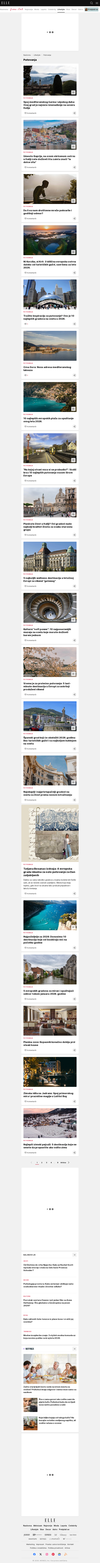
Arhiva (63, 1163)
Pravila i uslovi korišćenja (56, 1544)
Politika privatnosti (55, 1548)
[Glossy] (63, 1534)
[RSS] (65, 1554)
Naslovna (27, 55)
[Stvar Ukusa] (67, 1539)
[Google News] (59, 1554)
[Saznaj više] (74, 1349)
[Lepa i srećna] (73, 1534)
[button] (30, 113)
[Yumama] (54, 1539)
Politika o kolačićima (38, 1548)
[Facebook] (34, 1554)
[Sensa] (43, 1539)
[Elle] (4, 3)
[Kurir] (27, 1534)
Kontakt (70, 1544)
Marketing (30, 1544)
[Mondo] (37, 1534)
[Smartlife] (33, 1539)
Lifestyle (37, 55)
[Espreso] (48, 1534)
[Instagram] (46, 1554)
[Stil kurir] (55, 1534)
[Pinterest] (53, 1554)
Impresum (40, 1544)
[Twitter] (40, 1554)
